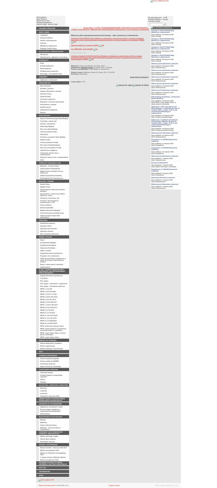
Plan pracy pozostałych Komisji (50, 147)
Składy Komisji (45, 140)
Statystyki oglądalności (44, 22)
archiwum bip (44, 471)
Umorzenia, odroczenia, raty (49, 198)
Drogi (42, 63)
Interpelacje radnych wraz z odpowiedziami (49, 153)
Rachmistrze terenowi (47, 441)
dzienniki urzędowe (47, 28)
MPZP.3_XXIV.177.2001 (48, 294)
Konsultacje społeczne (48, 364)
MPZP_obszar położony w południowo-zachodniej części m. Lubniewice (53, 329)
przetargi (43, 220)
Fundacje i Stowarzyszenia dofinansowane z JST (49, 201)
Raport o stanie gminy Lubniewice (51, 264)
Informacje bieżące (46, 372)
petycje (42, 468)
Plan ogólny (44, 281)
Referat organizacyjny (47, 346)
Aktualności (44, 54)
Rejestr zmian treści (43, 21)
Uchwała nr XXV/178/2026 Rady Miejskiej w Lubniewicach (162, 39)
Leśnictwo (43, 391)
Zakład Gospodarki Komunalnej (51, 175)
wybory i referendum (48, 445)
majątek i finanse (46, 181)
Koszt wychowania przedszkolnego (52, 213)
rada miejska (44, 115)
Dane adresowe (45, 86)
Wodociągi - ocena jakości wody (51, 74)
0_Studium (44, 278)
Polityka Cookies (114, 485)
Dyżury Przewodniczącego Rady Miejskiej (54, 118)
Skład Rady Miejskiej (47, 126)
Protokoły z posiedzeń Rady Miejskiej (52, 137)
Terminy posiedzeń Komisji (49, 142)
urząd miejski (44, 83)
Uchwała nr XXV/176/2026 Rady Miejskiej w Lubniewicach (162, 56)
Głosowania (44, 134)
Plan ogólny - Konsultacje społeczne (52, 286)
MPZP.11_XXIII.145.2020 (49, 315)
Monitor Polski (52, 24)
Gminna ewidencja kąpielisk (49, 358)
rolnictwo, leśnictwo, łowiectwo (53, 385)
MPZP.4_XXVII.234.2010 (48, 297)
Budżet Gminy (45, 184)
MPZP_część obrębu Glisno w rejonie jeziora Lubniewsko (53, 333)
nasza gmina (44, 32)
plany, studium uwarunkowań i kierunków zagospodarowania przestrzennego (52, 271)
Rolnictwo (43, 388)
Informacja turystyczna (47, 99)
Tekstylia (43, 382)
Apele (42, 160)
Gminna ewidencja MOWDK (49, 361)
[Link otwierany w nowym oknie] (166, 7)
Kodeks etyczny (45, 107)
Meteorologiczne (45, 68)
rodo (41, 475)
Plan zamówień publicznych (49, 234)
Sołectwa (43, 43)
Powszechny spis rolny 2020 (49, 396)
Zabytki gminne (45, 267)
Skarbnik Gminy (45, 96)
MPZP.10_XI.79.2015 (47, 313)
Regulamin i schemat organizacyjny (52, 102)
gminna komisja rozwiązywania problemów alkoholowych (52, 399)
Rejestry (43, 420)
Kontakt (165, 19)
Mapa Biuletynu (41, 19)
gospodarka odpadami (48, 369)
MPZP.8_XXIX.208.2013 (48, 307)
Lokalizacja (44, 35)
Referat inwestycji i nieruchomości (51, 348)
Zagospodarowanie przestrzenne (51, 253)
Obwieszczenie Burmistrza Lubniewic (164, 63)
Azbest (42, 379)
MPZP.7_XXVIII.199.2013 (49, 305)
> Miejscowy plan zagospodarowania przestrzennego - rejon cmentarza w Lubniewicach (119, 29)
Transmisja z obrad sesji (48, 121)
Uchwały (158, 36)
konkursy (43, 77)
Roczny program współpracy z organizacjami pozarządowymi (50, 410)
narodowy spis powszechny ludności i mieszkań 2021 (51, 432)
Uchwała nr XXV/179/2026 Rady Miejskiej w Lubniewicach (162, 31)
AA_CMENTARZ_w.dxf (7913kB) (82, 49)
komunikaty (44, 60)
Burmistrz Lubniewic (47, 88)
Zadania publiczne (46, 38)
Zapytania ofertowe (46, 231)
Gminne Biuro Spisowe (48, 439)
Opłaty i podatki (45, 250)
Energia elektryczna (47, 66)
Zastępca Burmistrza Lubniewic (50, 91)
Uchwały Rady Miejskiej (48, 242)
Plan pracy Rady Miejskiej (48, 129)
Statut (42, 240)
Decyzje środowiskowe (159, 163)
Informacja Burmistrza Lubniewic (163, 177)
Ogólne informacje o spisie (49, 436)
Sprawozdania (45, 414)
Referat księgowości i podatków (51, 343)
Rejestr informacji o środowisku (50, 366)
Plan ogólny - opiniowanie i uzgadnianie (53, 283)
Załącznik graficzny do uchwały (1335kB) (85, 45)
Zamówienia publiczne (47, 223)
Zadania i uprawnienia (47, 124)
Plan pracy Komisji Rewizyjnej (50, 145)
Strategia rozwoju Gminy (48, 48)
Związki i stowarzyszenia (48, 40)
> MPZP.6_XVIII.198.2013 (80, 29)
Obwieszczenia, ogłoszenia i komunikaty (53, 57)
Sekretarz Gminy (45, 94)
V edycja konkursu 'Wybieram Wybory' (53, 457)
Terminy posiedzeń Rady (48, 132)
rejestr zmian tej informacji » (139, 77)
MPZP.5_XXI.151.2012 (48, 299)
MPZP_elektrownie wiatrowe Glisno (52, 326)
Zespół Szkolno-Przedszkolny (50, 168)
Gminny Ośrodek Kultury (48, 425)
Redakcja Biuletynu (154, 19)
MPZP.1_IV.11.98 (46, 289)
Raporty (42, 112)
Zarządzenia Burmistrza (48, 245)
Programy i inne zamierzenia (49, 256)
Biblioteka (43, 422)
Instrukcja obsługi (154, 21)
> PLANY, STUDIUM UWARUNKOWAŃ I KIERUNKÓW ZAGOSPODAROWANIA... (121, 28)
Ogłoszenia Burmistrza (47, 248)
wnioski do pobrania (47, 340)
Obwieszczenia (160, 67)
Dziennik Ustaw (41, 24)
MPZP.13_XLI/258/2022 (48, 321)
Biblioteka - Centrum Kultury (49, 166)
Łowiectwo (43, 393)
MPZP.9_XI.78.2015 (47, 310)
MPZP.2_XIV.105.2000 (48, 291)
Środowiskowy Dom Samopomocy (51, 178)
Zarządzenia (159, 145)
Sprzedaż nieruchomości (48, 228)
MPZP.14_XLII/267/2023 (48, 323)
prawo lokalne (45, 237)
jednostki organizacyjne (50, 163)
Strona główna (41, 17)
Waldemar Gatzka (87, 67)
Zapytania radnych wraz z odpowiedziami (54, 157)
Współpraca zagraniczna (48, 46)
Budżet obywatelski (46, 207)
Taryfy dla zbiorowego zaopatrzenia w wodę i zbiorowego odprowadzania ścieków (53, 260)
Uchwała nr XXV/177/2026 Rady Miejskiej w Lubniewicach (162, 48)
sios (41, 352)
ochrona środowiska (48, 355)
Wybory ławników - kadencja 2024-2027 (53, 447)
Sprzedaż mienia (46, 226)
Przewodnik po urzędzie (48, 104)
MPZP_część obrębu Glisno (49, 337)
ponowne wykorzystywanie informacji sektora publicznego (53, 463)
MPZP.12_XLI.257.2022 (48, 318)
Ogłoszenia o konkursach (48, 80)
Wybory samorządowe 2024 (49, 450)
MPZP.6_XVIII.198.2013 (48, 302)
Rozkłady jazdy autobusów (49, 71)
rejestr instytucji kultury (50, 417)
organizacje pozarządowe (50, 404)
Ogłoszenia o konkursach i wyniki (51, 407)
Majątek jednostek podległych (50, 210)
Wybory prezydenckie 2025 (49, 460)
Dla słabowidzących (154, 17)
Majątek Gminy (45, 187)
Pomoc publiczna (46, 205)
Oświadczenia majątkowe (48, 110)
